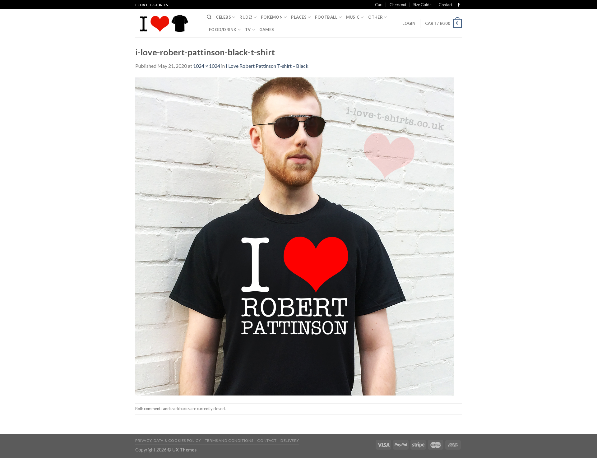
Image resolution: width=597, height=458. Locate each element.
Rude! (245, 17)
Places (299, 17)
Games (266, 29)
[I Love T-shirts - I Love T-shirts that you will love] (166, 23)
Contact (445, 4)
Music (352, 17)
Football (326, 17)
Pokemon (272, 17)
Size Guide (422, 4)
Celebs (223, 17)
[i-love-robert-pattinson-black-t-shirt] (294, 236)
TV (248, 29)
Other (375, 17)
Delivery (289, 440)
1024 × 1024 (206, 66)
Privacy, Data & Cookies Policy (168, 440)
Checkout (398, 4)
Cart (379, 4)
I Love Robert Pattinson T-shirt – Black (267, 66)
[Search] (209, 17)
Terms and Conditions (229, 440)
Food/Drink (223, 29)
